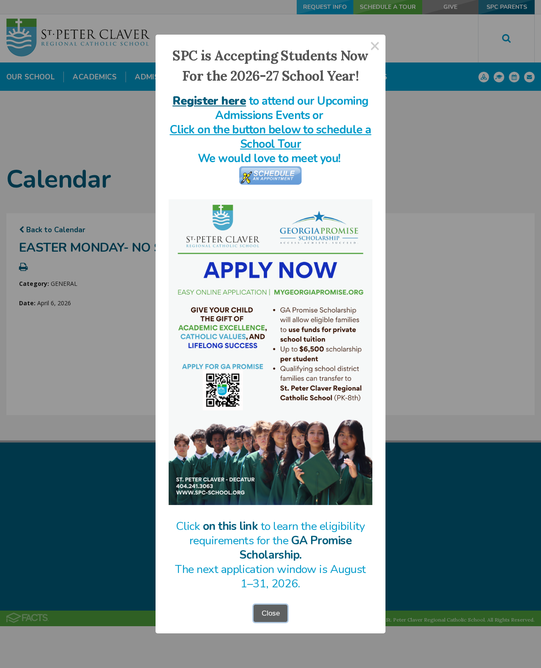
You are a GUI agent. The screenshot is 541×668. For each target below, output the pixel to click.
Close (271, 613)
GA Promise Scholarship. (295, 548)
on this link (230, 526)
